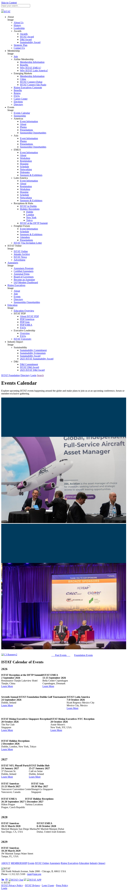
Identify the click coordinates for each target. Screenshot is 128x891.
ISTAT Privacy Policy (12, 885)
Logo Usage (48, 885)
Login (33, 375)
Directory (25, 375)
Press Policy (62, 885)
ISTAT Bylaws (32, 885)
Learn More (7, 686)
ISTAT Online (42, 863)
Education (84, 863)
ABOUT (5, 863)
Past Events (60, 655)
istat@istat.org (34, 874)
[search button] (2, 9)
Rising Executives (70, 863)
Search (40, 375)
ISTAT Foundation (10, 375)
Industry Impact (97, 863)
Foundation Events (83, 655)
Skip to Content (9, 2)
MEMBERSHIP (19, 863)
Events (31, 863)
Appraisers (54, 863)
